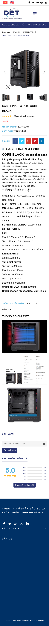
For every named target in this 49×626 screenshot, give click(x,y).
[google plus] (37, 2)
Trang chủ (6, 32)
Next (45, 97)
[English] (12, 2)
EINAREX (16, 32)
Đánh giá (6, 309)
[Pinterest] (35, 141)
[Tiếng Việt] (5, 2)
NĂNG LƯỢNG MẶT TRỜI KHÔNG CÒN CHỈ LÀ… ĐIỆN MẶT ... (24, 25)
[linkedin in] (45, 2)
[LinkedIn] (41, 141)
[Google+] (28, 141)
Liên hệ (5, 121)
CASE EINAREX (28, 32)
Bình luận (32, 304)
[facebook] (29, 2)
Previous (3, 97)
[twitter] (33, 2)
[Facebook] (15, 141)
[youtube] (41, 2)
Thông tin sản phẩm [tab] (13, 304)
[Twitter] (21, 141)
